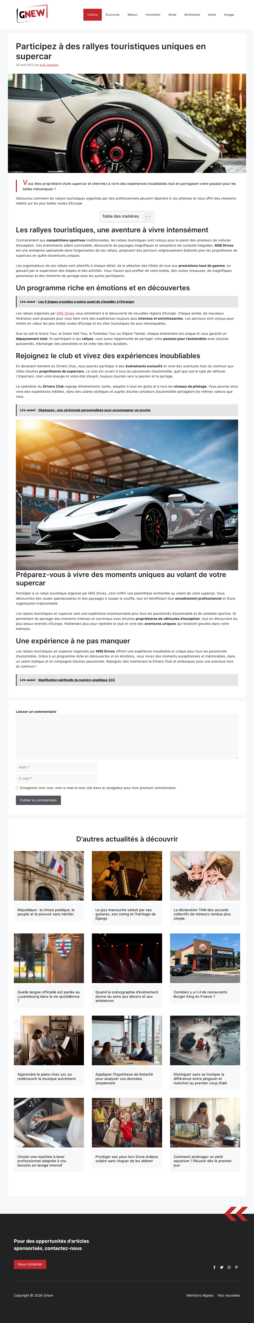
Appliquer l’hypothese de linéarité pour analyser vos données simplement (124, 1078)
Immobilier (153, 14)
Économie (113, 14)
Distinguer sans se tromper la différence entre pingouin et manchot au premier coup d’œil (200, 1078)
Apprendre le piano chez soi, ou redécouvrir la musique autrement (46, 1076)
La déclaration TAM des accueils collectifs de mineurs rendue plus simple (202, 914)
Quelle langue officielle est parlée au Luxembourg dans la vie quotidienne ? (48, 996)
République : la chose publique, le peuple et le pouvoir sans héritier (46, 912)
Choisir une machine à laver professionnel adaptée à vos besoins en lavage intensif (41, 1161)
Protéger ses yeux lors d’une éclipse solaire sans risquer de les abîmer (126, 1159)
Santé (212, 14)
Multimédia (192, 14)
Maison (133, 14)
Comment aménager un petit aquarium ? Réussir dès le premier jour (203, 1161)
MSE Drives (66, 313)
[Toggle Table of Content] (145, 216)
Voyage (229, 14)
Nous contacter (30, 1264)
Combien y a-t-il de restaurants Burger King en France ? (200, 994)
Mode (172, 14)
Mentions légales (200, 1295)
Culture (92, 14)
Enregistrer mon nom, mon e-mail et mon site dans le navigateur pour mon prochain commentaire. (98, 788)
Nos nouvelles (229, 1295)
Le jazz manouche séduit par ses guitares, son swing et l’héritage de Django (125, 914)
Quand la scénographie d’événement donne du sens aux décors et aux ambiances (126, 996)
